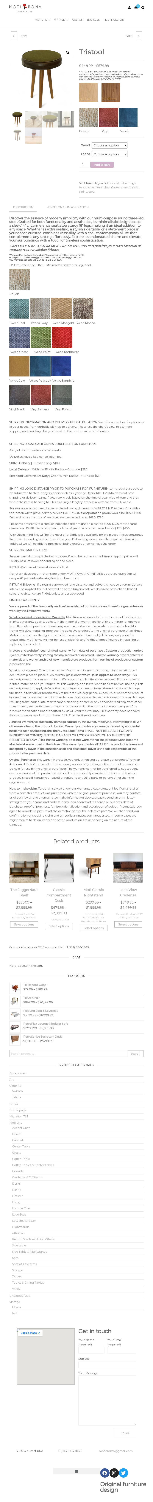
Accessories (17, 1073)
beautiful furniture (90, 187)
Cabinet (17, 1140)
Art (11, 1079)
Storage (17, 1270)
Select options (24, 924)
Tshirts (16, 1097)
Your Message (88, 1373)
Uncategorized (19, 1295)
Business (93, 19)
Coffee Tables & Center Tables (33, 1165)
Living (16, 1202)
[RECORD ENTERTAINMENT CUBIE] (14, 35)
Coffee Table (21, 1159)
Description (23, 207)
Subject (83, 1358)
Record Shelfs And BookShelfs (33, 1239)
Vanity (16, 1289)
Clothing (15, 1085)
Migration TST (18, 1116)
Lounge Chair (21, 1208)
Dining (16, 1190)
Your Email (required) (114, 1342)
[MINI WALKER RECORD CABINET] (139, 35)
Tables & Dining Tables (28, 1282)
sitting (83, 191)
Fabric (85, 154)
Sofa (15, 1258)
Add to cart (102, 164)
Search (135, 1053)
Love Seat (19, 1214)
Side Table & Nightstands (29, 1251)
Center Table (21, 1146)
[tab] (26, 207)
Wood (85, 145)
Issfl (14, 1313)
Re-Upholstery (114, 19)
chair (107, 187)
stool (92, 191)
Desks (54, 919)
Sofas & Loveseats (24, 1264)
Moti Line (41, 19)
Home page (17, 1110)
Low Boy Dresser (24, 1220)
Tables (16, 1276)
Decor (13, 1104)
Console (120, 914)
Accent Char (21, 1128)
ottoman (18, 1233)
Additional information (68, 207)
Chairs (111, 183)
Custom (77, 19)
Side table (19, 1245)
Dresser (17, 1196)
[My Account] (129, 8)
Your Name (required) (86, 1342)
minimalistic (130, 187)
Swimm (17, 1091)
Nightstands (91, 914)
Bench (16, 1134)
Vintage (59, 19)
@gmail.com (116, 1451)
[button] (76, 1471)
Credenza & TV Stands (27, 1177)
